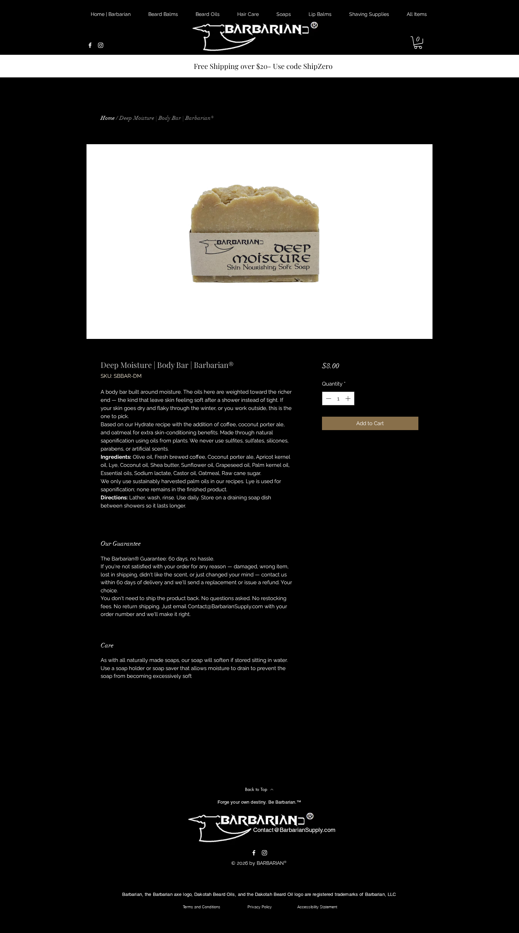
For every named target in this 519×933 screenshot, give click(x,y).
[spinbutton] (338, 398)
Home (108, 118)
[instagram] (100, 45)
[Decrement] (328, 398)
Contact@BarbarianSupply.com (294, 829)
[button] (418, 42)
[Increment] (348, 398)
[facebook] (90, 45)
